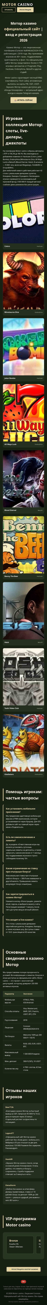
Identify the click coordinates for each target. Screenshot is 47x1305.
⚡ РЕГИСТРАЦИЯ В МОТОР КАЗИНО (23, 1269)
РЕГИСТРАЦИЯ (25, 10)
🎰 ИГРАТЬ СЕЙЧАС (23, 100)
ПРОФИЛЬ (9, 10)
